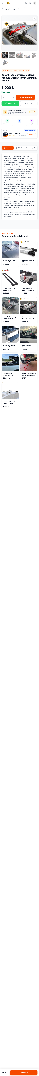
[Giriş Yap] (30, 3)
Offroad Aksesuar (14, 8)
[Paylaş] (34, 18)
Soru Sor (30, 103)
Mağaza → (31, 134)
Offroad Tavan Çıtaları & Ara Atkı (23, 8)
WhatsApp (11, 103)
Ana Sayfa (6, 8)
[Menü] (3, 3)
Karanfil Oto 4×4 (14, 133)
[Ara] (26, 3)
